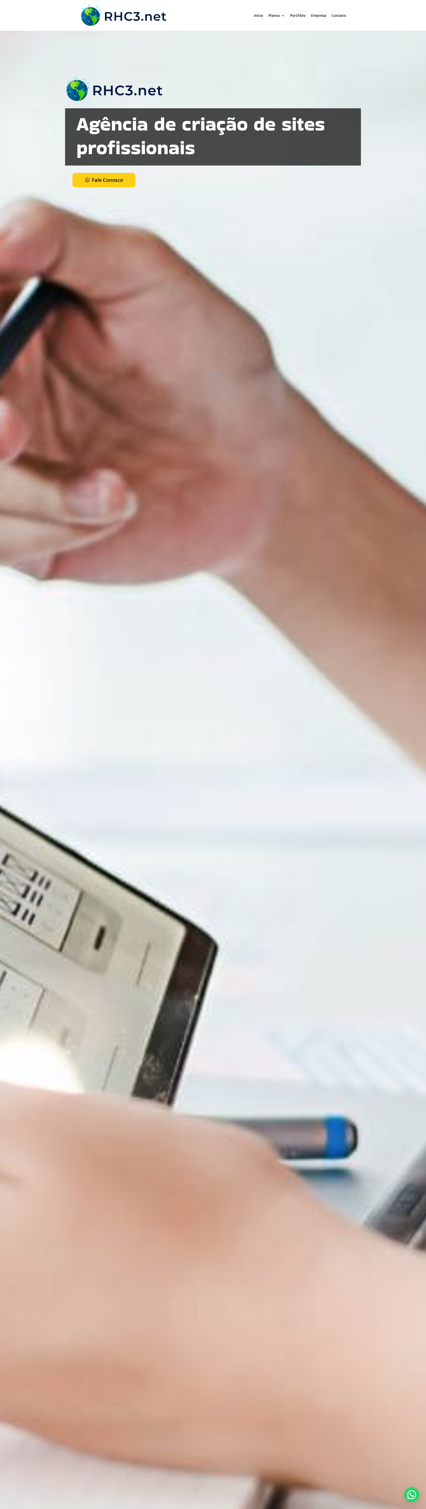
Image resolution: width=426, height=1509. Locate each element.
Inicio (258, 15)
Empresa (318, 15)
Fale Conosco (107, 180)
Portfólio (298, 15)
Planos (274, 15)
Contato (339, 15)
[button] (411, 1494)
